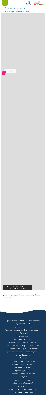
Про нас (23, 358)
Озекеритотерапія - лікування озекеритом (23, 346)
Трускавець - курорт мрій (23, 392)
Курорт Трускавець (23, 371)
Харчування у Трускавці (23, 327)
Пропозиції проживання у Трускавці (23, 361)
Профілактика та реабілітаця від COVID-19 (23, 321)
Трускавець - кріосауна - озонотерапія (23, 349)
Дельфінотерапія (23, 324)
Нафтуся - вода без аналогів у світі (23, 343)
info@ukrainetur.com (18, 11)
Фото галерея (22, 386)
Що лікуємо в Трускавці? (23, 383)
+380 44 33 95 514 (17, 8)
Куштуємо (23, 377)
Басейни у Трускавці (23, 367)
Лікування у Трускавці (23, 339)
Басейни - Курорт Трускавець (23, 364)
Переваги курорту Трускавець (23, 374)
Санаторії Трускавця (23, 380)
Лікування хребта (23, 336)
